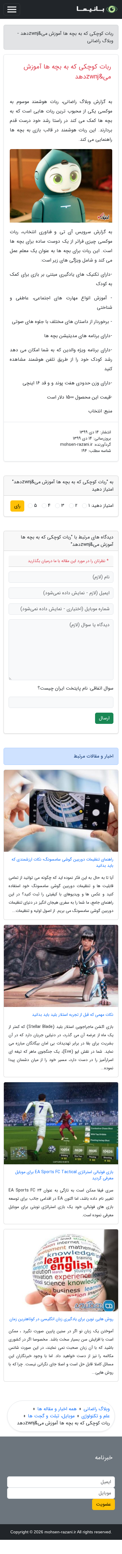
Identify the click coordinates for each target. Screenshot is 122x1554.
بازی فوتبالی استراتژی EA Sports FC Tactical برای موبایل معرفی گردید (64, 1175)
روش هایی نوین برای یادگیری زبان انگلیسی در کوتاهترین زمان (61, 1319)
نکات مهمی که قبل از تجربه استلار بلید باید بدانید (72, 1015)
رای (17, 506)
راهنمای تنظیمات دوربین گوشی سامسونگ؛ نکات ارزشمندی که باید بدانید (62, 862)
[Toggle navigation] (12, 9)
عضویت (103, 1504)
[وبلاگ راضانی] (96, 9)
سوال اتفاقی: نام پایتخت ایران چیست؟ (75, 688)
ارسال (104, 718)
